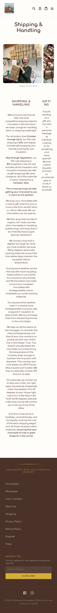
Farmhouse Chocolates (23, 600)
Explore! (10, 536)
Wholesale (12, 491)
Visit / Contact (14, 499)
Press (9, 544)
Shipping (11, 514)
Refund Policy (13, 529)
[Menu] (52, 8)
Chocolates (12, 484)
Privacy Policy (14, 521)
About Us (11, 506)
